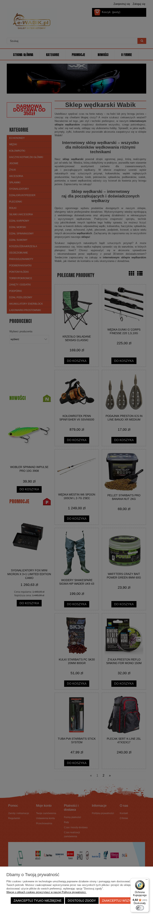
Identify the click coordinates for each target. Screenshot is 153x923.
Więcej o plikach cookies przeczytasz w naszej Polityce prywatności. (46, 892)
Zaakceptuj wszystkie (120, 900)
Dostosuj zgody (82, 900)
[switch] (140, 907)
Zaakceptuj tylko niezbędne (38, 900)
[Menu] (146, 880)
